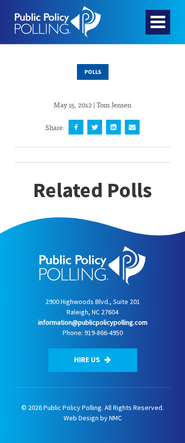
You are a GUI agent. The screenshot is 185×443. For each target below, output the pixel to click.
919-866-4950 (103, 332)
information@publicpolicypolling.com (93, 322)
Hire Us (88, 359)
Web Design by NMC (93, 417)
